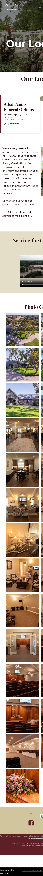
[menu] (40, 8)
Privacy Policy (28, 846)
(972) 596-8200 (12, 123)
